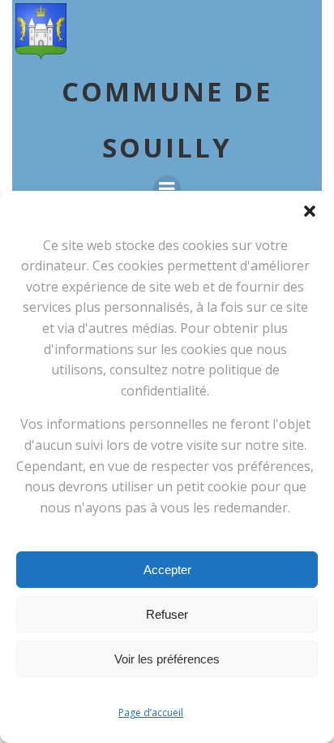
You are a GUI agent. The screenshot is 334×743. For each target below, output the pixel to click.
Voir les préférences (167, 659)
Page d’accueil (150, 712)
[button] (310, 211)
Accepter (167, 570)
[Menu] (167, 189)
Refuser (167, 614)
